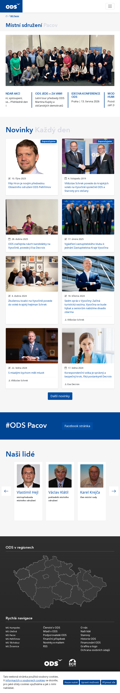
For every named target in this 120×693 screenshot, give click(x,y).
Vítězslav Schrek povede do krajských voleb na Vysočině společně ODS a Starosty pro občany (87, 187)
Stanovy (85, 635)
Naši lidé (86, 631)
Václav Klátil (58, 492)
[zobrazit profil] (28, 476)
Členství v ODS (51, 627)
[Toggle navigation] (110, 6)
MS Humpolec (13, 627)
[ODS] (53, 662)
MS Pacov (14, 16)
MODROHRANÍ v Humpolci (92, 95)
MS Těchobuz (13, 642)
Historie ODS (88, 639)
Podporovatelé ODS (55, 635)
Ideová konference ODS (59, 95)
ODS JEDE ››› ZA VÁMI (22, 94)
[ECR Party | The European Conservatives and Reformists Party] (72, 663)
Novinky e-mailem (53, 642)
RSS (45, 646)
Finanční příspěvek (54, 639)
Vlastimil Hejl (27, 492)
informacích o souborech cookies (25, 680)
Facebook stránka (77, 426)
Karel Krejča (90, 492)
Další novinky (60, 396)
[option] (24, 99)
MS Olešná (11, 631)
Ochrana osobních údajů (95, 650)
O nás (84, 627)
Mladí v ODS (50, 631)
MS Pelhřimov (13, 638)
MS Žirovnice (12, 646)
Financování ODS (91, 642)
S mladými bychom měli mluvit (26, 372)
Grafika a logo (89, 646)
